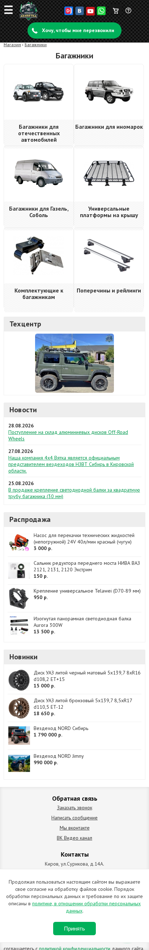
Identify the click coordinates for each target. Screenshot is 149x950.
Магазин (12, 44)
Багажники (36, 44)
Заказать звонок (74, 807)
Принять (74, 928)
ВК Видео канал (74, 838)
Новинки (23, 656)
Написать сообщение (74, 817)
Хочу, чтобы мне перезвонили (78, 30)
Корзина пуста (115, 9)
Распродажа (30, 519)
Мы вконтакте (75, 827)
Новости (23, 409)
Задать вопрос (128, 13)
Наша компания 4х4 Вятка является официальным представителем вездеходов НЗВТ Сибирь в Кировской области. (71, 464)
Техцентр (25, 324)
